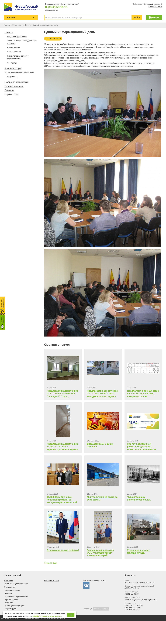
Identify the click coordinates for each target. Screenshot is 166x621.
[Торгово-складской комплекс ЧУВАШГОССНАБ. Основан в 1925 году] (21, 7)
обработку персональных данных (47, 616)
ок (70, 615)
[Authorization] (2, 618)
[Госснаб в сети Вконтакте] (86, 585)
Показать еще (50, 563)
